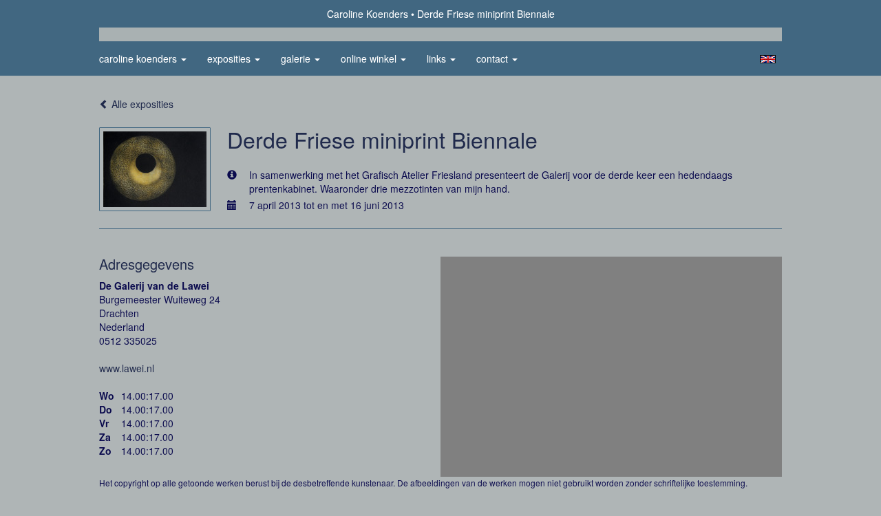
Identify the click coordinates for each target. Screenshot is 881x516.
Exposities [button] (230, 58)
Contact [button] (493, 58)
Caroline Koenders (367, 14)
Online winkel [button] (370, 58)
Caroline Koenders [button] (139, 58)
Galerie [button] (297, 58)
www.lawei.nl (126, 368)
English (768, 59)
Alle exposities (141, 104)
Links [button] (438, 58)
